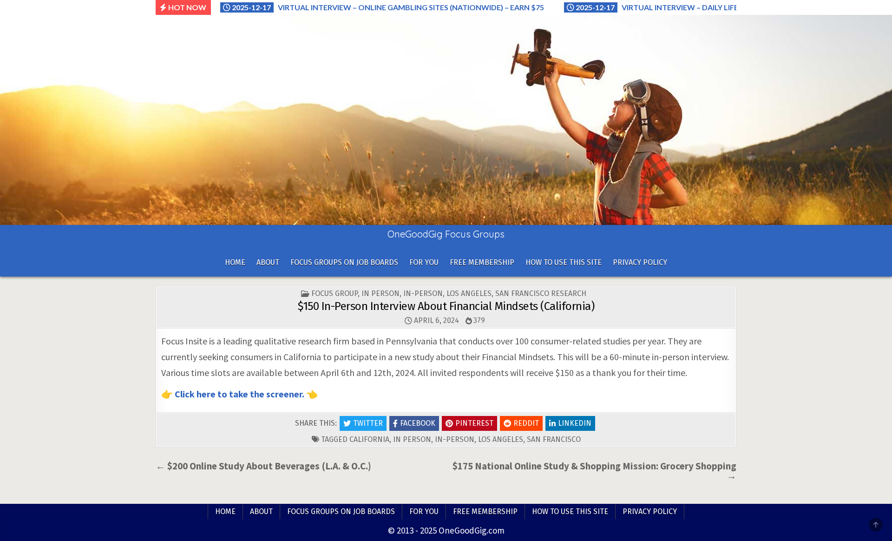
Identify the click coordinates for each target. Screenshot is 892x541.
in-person (454, 439)
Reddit (526, 423)
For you (424, 262)
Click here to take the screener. (239, 394)
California (369, 439)
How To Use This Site (563, 262)
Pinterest (474, 423)
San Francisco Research (540, 293)
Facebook (417, 423)
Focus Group (334, 293)
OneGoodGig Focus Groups (446, 234)
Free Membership (482, 262)
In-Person (423, 293)
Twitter (368, 423)
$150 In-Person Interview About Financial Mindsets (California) (446, 306)
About (267, 262)
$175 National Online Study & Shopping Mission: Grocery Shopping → (594, 471)
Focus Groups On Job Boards (344, 262)
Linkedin (574, 423)
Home (235, 262)
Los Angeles (469, 293)
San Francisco (554, 439)
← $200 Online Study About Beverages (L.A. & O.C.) (263, 466)
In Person (380, 293)
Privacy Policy (640, 262)
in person (412, 439)
